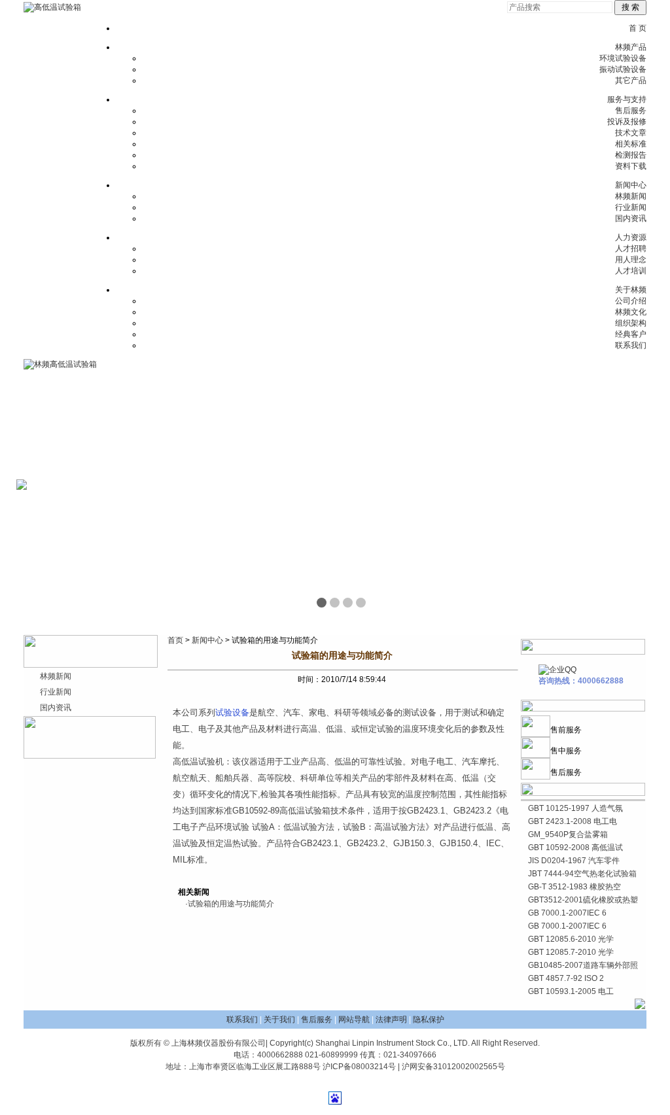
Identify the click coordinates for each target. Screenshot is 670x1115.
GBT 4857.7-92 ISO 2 (566, 978)
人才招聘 (630, 248)
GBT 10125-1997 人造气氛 (575, 808)
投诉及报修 (626, 121)
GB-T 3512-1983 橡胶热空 (574, 886)
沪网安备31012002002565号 (453, 1066)
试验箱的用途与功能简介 (231, 903)
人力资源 (630, 237)
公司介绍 (630, 300)
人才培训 (630, 270)
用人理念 (630, 259)
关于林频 (630, 289)
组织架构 (630, 323)
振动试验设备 (622, 69)
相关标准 (630, 143)
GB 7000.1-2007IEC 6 (567, 913)
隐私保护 (428, 1019)
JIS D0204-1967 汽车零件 (574, 860)
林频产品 (630, 47)
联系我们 (630, 345)
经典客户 (630, 334)
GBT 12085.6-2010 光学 (571, 939)
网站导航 (354, 1019)
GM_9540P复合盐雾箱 (568, 834)
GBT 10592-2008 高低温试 (575, 847)
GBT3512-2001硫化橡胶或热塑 (583, 899)
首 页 (637, 28)
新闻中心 (630, 185)
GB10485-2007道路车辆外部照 (583, 965)
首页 (175, 640)
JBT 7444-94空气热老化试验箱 (582, 873)
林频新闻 (630, 196)
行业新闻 (630, 207)
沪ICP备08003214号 (359, 1066)
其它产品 (630, 80)
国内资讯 (630, 218)
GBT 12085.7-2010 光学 (571, 952)
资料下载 (630, 166)
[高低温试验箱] (52, 7)
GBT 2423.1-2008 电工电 (572, 821)
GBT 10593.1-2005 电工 (571, 991)
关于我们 (279, 1019)
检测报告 (630, 155)
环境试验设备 (622, 58)
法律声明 (391, 1019)
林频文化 (630, 312)
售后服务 (630, 110)
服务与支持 (626, 99)
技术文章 (630, 132)
